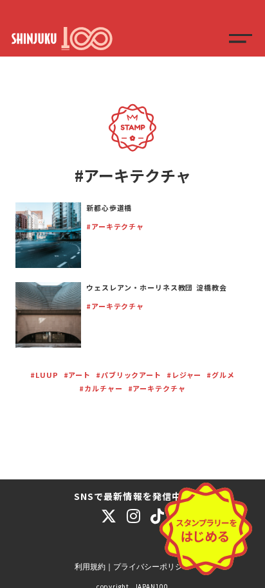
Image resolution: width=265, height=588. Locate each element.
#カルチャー (100, 388)
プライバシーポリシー (151, 567)
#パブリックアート (128, 375)
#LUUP (44, 375)
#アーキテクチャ (115, 226)
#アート (77, 375)
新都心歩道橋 (109, 207)
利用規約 (90, 567)
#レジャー (184, 375)
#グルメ (220, 375)
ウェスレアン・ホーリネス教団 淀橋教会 (156, 287)
